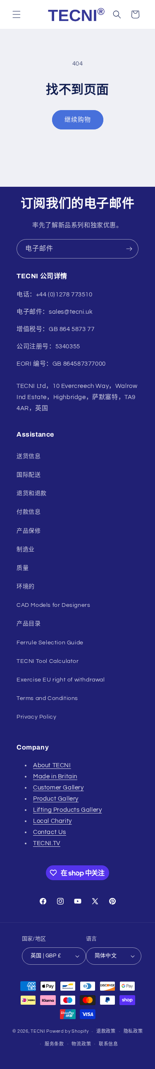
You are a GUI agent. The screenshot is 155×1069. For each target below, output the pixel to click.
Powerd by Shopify (67, 1031)
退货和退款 (32, 493)
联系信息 (108, 1044)
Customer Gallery (58, 788)
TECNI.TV (46, 843)
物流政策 (81, 1044)
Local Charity (52, 821)
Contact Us (49, 832)
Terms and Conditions (47, 698)
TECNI (38, 1031)
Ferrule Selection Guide (50, 643)
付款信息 (29, 512)
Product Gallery (56, 799)
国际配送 (29, 475)
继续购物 (77, 120)
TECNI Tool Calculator (48, 661)
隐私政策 (133, 1031)
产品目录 (29, 624)
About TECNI (52, 765)
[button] (16, 14)
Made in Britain (55, 776)
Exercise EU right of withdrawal (61, 680)
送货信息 (29, 456)
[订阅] (129, 248)
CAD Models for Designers (53, 605)
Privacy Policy (36, 717)
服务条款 (54, 1044)
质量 (23, 568)
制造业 (26, 549)
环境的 (26, 587)
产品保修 (29, 531)
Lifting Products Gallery (67, 810)
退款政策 (106, 1031)
